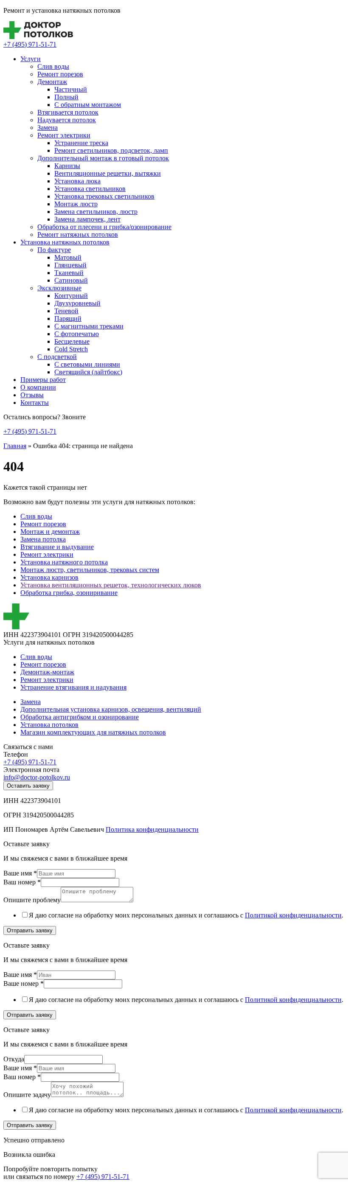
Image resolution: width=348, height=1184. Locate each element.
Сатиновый (71, 280)
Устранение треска (81, 142)
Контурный (71, 295)
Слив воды (53, 66)
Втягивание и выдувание (57, 546)
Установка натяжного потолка (64, 562)
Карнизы (67, 165)
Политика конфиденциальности (152, 829)
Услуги (30, 58)
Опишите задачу (27, 1094)
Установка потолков (49, 724)
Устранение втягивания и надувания (73, 687)
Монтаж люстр (76, 204)
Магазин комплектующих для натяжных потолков (93, 732)
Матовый (67, 257)
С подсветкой (57, 356)
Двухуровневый (77, 303)
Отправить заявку (30, 930)
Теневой (66, 310)
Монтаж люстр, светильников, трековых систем (89, 569)
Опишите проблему (32, 899)
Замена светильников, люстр (96, 211)
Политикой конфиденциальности (293, 915)
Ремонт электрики (63, 135)
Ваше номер (23, 983)
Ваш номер (22, 882)
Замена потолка (43, 539)
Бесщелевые (72, 341)
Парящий (67, 318)
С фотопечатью (76, 333)
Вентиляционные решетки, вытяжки (107, 173)
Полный (66, 97)
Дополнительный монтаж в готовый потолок (103, 158)
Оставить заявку (28, 786)
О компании (38, 387)
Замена (47, 127)
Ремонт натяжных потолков (77, 234)
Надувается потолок (66, 119)
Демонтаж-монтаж (47, 672)
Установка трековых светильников (104, 196)
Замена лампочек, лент (87, 219)
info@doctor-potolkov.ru (36, 777)
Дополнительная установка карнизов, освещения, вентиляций (110, 709)
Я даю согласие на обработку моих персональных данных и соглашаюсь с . (186, 915)
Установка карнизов (49, 577)
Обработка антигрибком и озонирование (79, 717)
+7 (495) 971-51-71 (29, 44)
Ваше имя (20, 873)
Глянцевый (70, 265)
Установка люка (77, 181)
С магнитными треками (88, 326)
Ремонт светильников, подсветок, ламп (111, 150)
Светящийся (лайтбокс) (88, 372)
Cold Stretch (71, 349)
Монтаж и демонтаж (50, 531)
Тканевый (69, 272)
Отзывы (32, 394)
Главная (14, 445)
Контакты (34, 402)
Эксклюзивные (59, 288)
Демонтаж (52, 81)
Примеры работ (43, 379)
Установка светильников (90, 188)
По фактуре (54, 249)
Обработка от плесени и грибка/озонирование (104, 226)
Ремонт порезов (60, 74)
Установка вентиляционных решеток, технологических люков (110, 585)
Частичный (70, 89)
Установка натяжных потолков (64, 242)
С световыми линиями (87, 364)
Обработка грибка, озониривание (69, 592)
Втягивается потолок (67, 112)
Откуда (13, 1059)
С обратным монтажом (87, 104)
